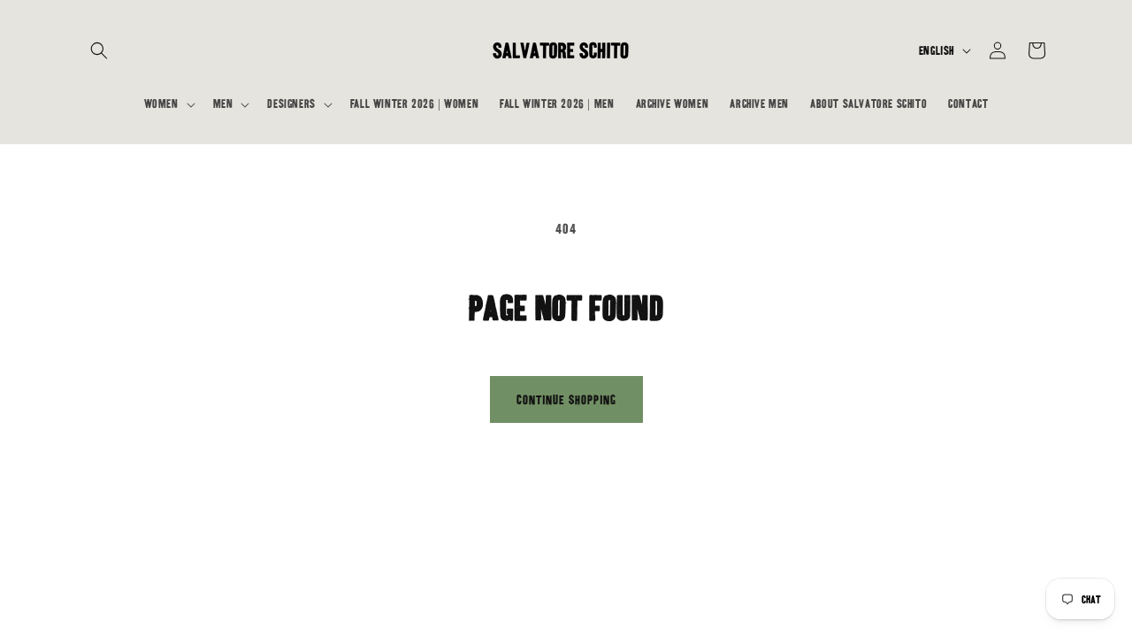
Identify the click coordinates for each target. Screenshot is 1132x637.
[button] (99, 50)
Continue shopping (566, 400)
